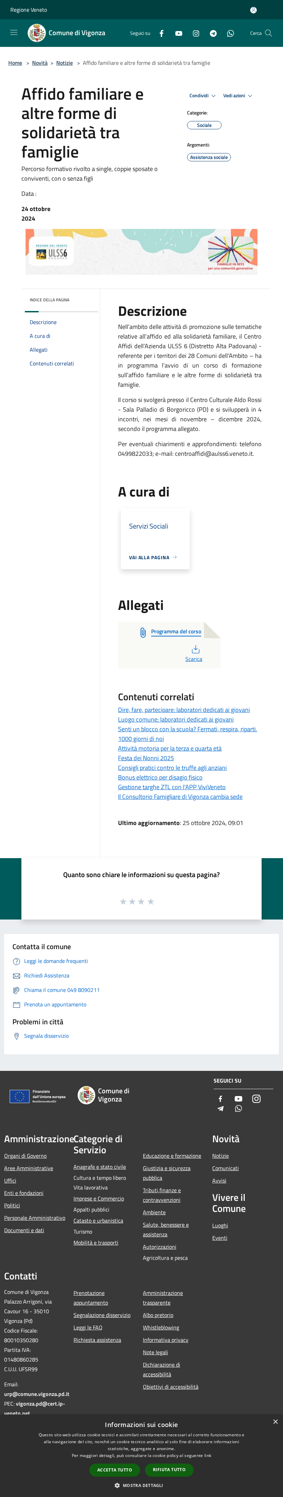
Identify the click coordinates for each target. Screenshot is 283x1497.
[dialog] (141, 1456)
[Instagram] (193, 33)
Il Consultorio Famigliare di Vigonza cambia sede (180, 796)
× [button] (275, 1422)
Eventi (219, 1238)
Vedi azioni (234, 95)
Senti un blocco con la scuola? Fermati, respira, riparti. (187, 729)
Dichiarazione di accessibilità (161, 1369)
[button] (141, 1485)
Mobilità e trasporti (96, 1242)
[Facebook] (159, 33)
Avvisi (219, 1180)
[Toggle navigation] (14, 32)
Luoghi (220, 1225)
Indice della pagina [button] (49, 300)
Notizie (64, 63)
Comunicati (225, 1168)
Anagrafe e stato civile (100, 1167)
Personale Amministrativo (34, 1218)
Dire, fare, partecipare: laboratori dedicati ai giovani (184, 709)
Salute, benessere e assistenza (166, 1229)
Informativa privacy (165, 1340)
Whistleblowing (161, 1327)
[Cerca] (268, 33)
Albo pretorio (158, 1315)
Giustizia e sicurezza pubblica (167, 1173)
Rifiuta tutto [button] (169, 1470)
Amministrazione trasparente (163, 1298)
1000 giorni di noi (141, 738)
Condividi (199, 95)
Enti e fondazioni (23, 1193)
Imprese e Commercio (99, 1198)
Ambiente (154, 1212)
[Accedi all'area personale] (253, 10)
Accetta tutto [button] (114, 1470)
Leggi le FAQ (88, 1327)
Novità (40, 63)
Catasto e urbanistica (98, 1220)
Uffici (10, 1180)
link (207, 1455)
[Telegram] (210, 33)
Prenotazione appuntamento (91, 1298)
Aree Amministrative (28, 1168)
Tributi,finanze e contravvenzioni (162, 1195)
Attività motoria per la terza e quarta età (170, 748)
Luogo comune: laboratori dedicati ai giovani (176, 719)
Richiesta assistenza (97, 1340)
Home (15, 63)
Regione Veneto (28, 10)
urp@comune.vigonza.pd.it (36, 1394)
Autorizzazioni (159, 1247)
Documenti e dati (24, 1230)
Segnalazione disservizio (102, 1315)
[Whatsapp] (228, 33)
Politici (12, 1205)
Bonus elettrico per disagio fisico (160, 777)
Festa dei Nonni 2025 (146, 758)
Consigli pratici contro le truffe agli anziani (172, 767)
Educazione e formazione (172, 1156)
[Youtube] (176, 33)
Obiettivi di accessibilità (170, 1387)
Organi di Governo (25, 1156)
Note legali (155, 1352)
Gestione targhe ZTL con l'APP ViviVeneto (172, 787)
